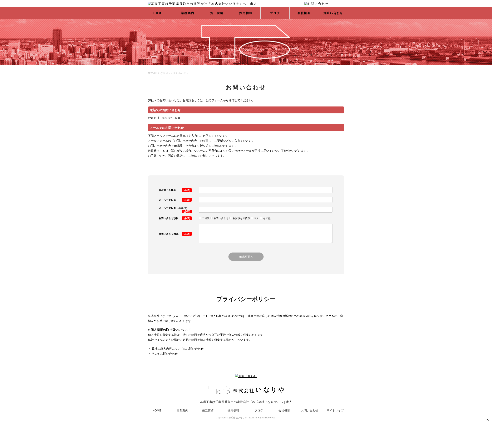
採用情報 (246, 13)
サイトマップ (335, 410)
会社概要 (304, 13)
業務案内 (187, 13)
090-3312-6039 (171, 118)
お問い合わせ (333, 13)
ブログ (275, 13)
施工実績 (217, 13)
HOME (158, 13)
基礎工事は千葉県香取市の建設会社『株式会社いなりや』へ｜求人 (246, 402)
